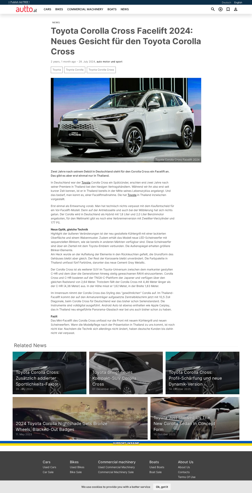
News (125, 9)
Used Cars (49, 467)
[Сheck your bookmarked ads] (228, 9)
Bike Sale (76, 472)
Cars (47, 9)
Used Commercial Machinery (116, 467)
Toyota (57, 69)
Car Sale (48, 472)
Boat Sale (155, 472)
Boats (112, 9)
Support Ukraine (126, 443)
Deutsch (226, 2)
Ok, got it (162, 486)
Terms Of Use (186, 477)
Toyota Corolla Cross (101, 69)
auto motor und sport (109, 61)
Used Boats (156, 467)
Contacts (184, 472)
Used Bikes (77, 467)
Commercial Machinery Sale (116, 472)
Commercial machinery (85, 9)
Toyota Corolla (74, 69)
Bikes (59, 9)
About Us (185, 462)
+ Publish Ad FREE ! (19, 2)
